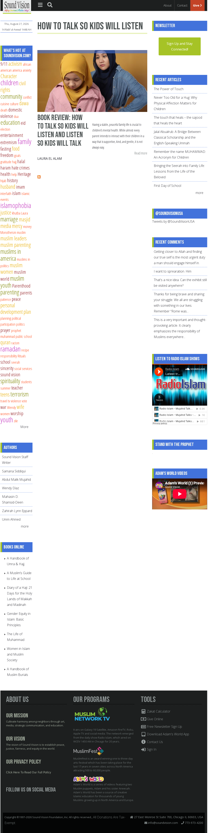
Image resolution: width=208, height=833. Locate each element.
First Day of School (167, 185)
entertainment (11, 135)
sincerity (6, 368)
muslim (21, 232)
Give (196, 5)
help (14, 174)
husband (7, 186)
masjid (24, 219)
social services (23, 368)
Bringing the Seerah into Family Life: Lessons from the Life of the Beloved (179, 171)
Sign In (151, 749)
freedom (6, 155)
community (11, 96)
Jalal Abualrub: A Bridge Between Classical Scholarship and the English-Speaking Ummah (177, 137)
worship (17, 413)
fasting (5, 149)
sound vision (10, 374)
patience (5, 299)
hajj (14, 161)
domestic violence (11, 112)
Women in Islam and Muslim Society (18, 654)
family (24, 141)
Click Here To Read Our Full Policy (28, 772)
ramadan (10, 349)
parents (26, 292)
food (16, 148)
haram (5, 167)
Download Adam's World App (167, 734)
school (5, 362)
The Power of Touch (168, 89)
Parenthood (21, 285)
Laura (24, 213)
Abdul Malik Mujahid (16, 479)
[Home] (16, 6)
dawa (24, 103)
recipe (25, 350)
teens (5, 394)
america (17, 70)
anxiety (27, 70)
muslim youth (12, 281)
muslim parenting (15, 244)
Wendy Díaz (10, 488)
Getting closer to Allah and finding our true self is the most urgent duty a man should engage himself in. (179, 257)
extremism (8, 142)
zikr (16, 421)
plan (27, 311)
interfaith (5, 193)
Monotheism (8, 232)
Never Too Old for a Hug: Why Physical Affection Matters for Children (175, 103)
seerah (15, 362)
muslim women (11, 268)
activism (15, 63)
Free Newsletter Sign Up (164, 726)
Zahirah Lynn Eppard (17, 511)
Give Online (154, 719)
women (5, 413)
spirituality (10, 381)
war (3, 407)
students (26, 381)
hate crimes (21, 167)
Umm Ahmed (11, 519)
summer (5, 388)
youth (6, 419)
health (5, 174)
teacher (17, 387)
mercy (17, 226)
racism (15, 343)
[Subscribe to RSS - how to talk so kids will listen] (39, 177)
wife (20, 406)
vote (24, 401)
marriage (9, 219)
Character (8, 76)
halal (21, 161)
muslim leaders (13, 238)
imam (20, 187)
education (10, 122)
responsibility (8, 356)
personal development (11, 308)
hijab (3, 180)
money (27, 226)
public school (24, 336)
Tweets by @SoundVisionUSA (173, 221)
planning (5, 318)
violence (16, 401)
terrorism (19, 394)
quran (5, 342)
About (168, 5)
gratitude (5, 161)
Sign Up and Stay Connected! (180, 46)
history (12, 180)
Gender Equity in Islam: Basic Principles (18, 619)
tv (9, 401)
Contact (182, 5)
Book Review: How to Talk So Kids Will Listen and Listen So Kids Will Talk (63, 130)
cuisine (4, 103)
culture (14, 103)
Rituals (22, 356)
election (5, 129)
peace (16, 299)
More (24, 427)
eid (23, 123)
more (25, 526)
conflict (27, 97)
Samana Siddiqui (14, 471)
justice (5, 212)
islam (16, 193)
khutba (16, 213)
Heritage (24, 174)
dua (16, 116)
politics (20, 324)
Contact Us (154, 742)
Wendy (11, 407)
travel (3, 401)
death (4, 110)
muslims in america (10, 255)
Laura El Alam (49, 158)
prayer (5, 330)
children (9, 82)
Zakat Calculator (158, 711)
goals (17, 155)
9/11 (4, 64)
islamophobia (15, 205)
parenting (9, 292)
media (5, 226)
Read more (140, 153)
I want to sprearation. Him (172, 271)
